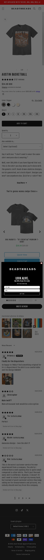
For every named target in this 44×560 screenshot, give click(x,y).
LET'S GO (22, 293)
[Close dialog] (41, 263)
